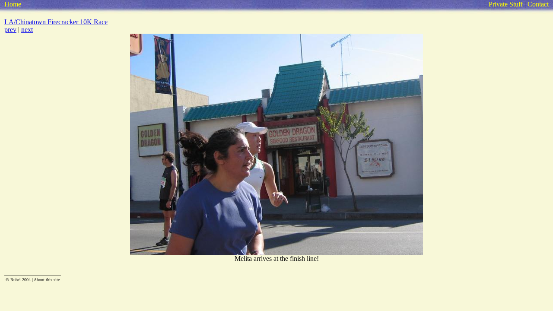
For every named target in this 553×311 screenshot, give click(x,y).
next (27, 29)
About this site (47, 279)
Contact (538, 4)
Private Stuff (506, 4)
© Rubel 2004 (18, 279)
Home (12, 4)
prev (10, 29)
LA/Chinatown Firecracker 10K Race (56, 21)
